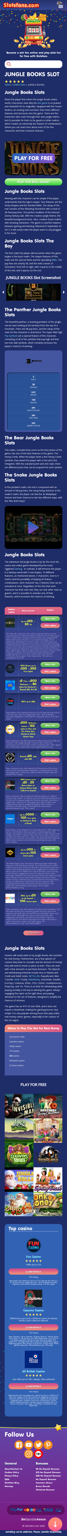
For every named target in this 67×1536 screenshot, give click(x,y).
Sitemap (9, 1486)
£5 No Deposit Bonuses (47, 1469)
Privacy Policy (11, 1475)
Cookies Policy (12, 1472)
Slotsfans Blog (12, 1482)
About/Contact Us (13, 1469)
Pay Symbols (11, 335)
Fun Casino (33, 1256)
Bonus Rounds (43, 1486)
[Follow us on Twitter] (38, 1444)
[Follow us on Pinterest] (48, 1444)
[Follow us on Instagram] (28, 1453)
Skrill (16, 979)
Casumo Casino (16, 1041)
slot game (42, 102)
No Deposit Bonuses (46, 1479)
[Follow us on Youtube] (28, 1444)
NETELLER (34, 976)
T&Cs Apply (33, 1277)
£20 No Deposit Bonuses (48, 1475)
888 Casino (14, 1055)
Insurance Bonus (44, 1482)
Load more (33, 933)
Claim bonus (33, 1271)
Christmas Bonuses (45, 1489)
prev (2, 292)
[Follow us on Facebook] (19, 1444)
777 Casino (14, 1051)
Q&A (7, 1479)
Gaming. (18, 568)
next (64, 292)
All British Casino (17, 1060)
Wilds (54, 259)
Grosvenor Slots (17, 1036)
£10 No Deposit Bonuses (48, 1472)
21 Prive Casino (16, 1065)
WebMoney (34, 979)
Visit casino (50, 625)
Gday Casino (15, 1046)
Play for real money (33, 182)
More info (50, 618)
